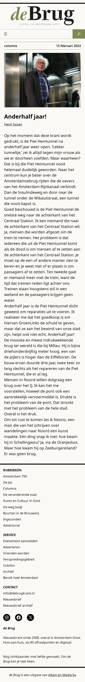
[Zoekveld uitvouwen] (79, 33)
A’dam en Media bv (62, 675)
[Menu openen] (5, 34)
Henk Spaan (13, 124)
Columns (10, 46)
